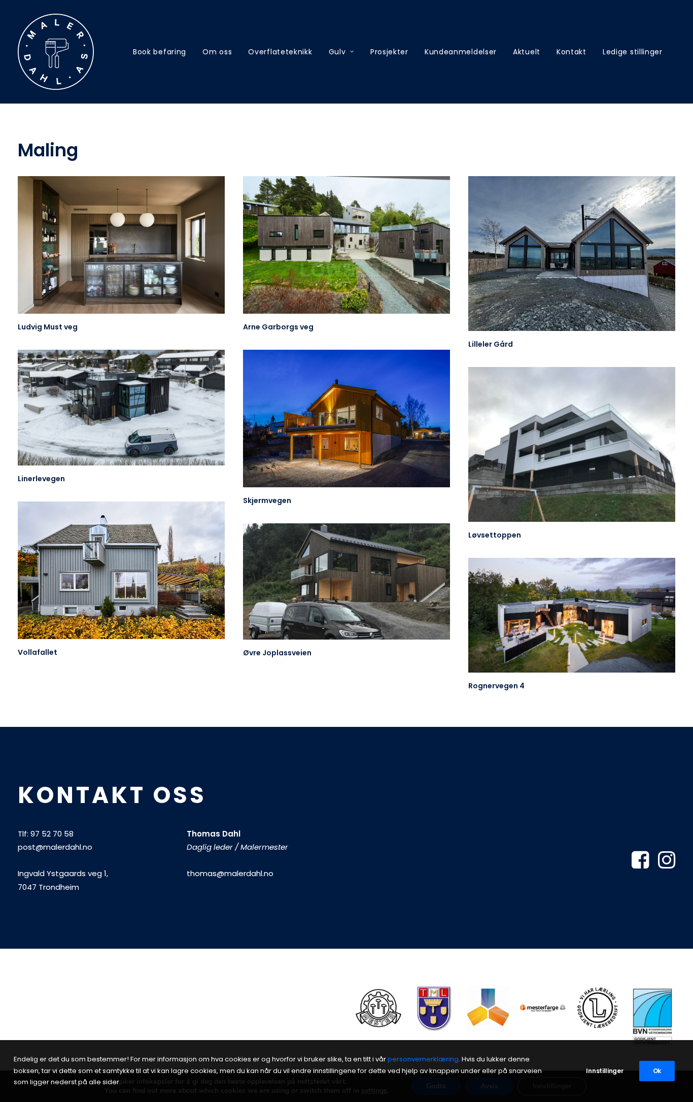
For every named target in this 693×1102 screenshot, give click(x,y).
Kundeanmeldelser (461, 52)
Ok (657, 1070)
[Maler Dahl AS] (56, 52)
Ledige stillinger (633, 52)
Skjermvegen (267, 500)
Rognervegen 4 (496, 686)
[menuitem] (159, 52)
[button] (121, 245)
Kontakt (571, 52)
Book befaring (159, 52)
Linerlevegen (41, 479)
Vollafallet (37, 652)
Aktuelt (526, 52)
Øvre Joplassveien (277, 653)
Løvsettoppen (494, 535)
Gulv (337, 52)
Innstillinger (604, 1070)
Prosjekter (389, 52)
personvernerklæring (423, 1059)
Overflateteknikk (280, 52)
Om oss (217, 52)
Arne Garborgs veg (278, 327)
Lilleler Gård (490, 344)
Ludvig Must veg (48, 327)
